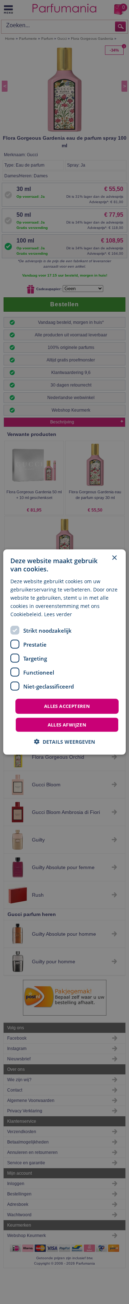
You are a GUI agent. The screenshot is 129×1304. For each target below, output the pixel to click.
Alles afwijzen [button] (67, 724)
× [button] (114, 558)
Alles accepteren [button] (67, 706)
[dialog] (64, 652)
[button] (64, 741)
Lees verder (58, 614)
